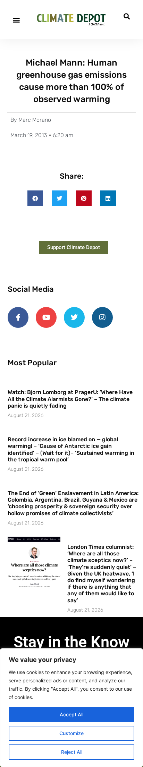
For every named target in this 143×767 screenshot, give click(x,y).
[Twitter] (74, 317)
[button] (16, 19)
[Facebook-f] (18, 317)
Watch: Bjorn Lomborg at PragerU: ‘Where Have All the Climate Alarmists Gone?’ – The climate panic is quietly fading (70, 399)
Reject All (71, 752)
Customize (71, 733)
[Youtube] (46, 317)
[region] (71, 707)
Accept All (71, 714)
